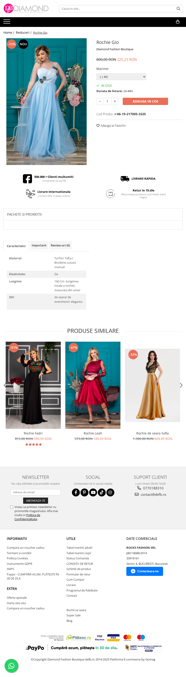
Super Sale (73, 615)
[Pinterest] (84, 492)
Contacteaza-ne (148, 571)
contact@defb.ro (153, 494)
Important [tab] (39, 245)
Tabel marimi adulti (79, 548)
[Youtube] (93, 492)
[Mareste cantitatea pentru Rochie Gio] (114, 101)
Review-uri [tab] (60, 245)
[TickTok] (102, 492)
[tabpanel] (46, 101)
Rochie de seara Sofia (152, 433)
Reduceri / (24, 32)
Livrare (71, 585)
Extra (12, 588)
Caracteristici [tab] (16, 246)
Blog (69, 621)
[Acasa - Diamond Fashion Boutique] (26, 8)
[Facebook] (76, 492)
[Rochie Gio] (46, 101)
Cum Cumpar (75, 579)
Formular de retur (78, 574)
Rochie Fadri (33, 433)
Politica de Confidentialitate (27, 517)
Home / (9, 32)
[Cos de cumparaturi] (178, 21)
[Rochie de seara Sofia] (152, 385)
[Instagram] (110, 492)
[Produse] (7, 22)
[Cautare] (178, 8)
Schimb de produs (78, 569)
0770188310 (153, 488)
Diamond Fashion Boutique (114, 49)
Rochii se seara (76, 610)
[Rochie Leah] (92, 385)
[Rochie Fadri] (33, 385)
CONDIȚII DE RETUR (79, 564)
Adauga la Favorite (113, 125)
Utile (71, 538)
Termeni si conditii (19, 553)
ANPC (11, 569)
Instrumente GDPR (19, 564)
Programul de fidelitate (82, 590)
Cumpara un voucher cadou (25, 548)
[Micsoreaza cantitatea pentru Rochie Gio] (99, 101)
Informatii (17, 538)
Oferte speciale (17, 598)
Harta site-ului (16, 603)
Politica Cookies (17, 558)
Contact (71, 596)
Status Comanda (77, 558)
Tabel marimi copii (78, 553)
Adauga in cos (145, 101)
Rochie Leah (93, 433)
